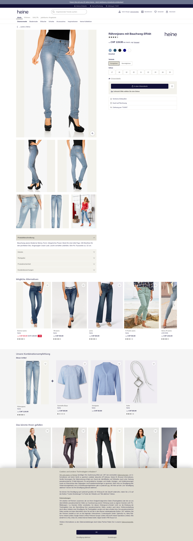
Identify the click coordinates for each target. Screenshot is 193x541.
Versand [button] (136, 42)
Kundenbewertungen (25, 270)
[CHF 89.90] (105, 305)
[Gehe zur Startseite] (22, 12)
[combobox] (73, 11)
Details (20, 252)
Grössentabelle (116, 78)
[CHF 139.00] (105, 451)
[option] (110, 50)
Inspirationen (73, 21)
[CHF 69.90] (107, 381)
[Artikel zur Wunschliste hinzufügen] (172, 86)
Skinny (28, 27)
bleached (112, 54)
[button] (17, 26)
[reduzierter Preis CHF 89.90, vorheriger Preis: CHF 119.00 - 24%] (69, 451)
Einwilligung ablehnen (83, 537)
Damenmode (22, 21)
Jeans (23, 27)
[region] (96, 504)
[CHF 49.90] (141, 451)
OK (96, 532)
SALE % (35, 17)
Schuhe (51, 21)
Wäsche (43, 21)
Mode (19, 17)
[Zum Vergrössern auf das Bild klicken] (92, 133)
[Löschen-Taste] (85, 12)
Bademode (33, 21)
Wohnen (27, 17)
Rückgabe (21, 258)
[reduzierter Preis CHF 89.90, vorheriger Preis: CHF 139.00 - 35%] (33, 305)
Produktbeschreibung (26, 238)
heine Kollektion (86, 21)
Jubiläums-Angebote (48, 17)
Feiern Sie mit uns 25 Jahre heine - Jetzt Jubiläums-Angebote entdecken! (96, 2)
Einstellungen (112, 537)
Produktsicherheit (24, 264)
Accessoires (60, 21)
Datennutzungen (123, 475)
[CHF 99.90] (69, 305)
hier (108, 485)
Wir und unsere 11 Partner (68, 475)
